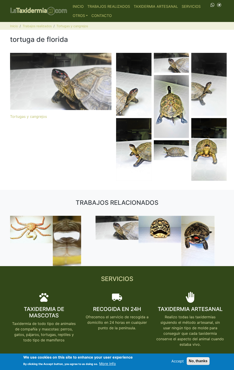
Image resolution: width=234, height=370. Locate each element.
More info (107, 363)
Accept (177, 361)
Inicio (78, 6)
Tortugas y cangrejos (72, 26)
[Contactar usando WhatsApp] (212, 4)
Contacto (101, 15)
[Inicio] (38, 10)
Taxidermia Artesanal (156, 6)
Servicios (191, 6)
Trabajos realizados (108, 6)
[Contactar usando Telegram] (219, 4)
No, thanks (198, 361)
